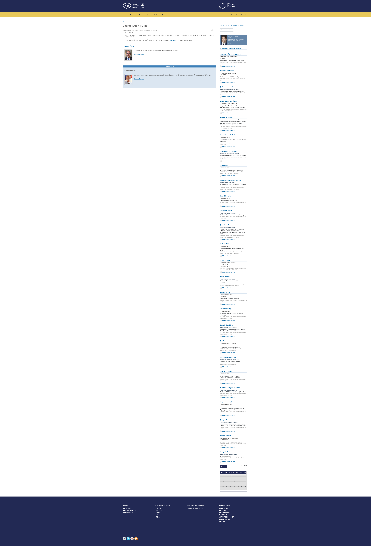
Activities (140, 15)
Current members (195, 508)
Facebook (125, 538)
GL (229, 26)
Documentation (152, 15)
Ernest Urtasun (225, 260)
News (132, 15)
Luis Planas (224, 165)
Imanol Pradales (225, 196)
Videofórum (166, 15)
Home (125, 15)
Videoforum (128, 513)
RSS (136, 538)
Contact (222, 521)
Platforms (223, 508)
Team (158, 517)
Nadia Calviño (224, 244)
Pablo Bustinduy (225, 308)
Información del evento (228, 66)
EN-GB (235, 26)
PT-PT (241, 26)
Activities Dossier (226, 517)
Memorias (223, 515)
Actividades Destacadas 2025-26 (230, 48)
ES (221, 26)
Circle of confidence (195, 506)
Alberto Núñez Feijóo (227, 70)
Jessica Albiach (225, 276)
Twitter (128, 538)
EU (226, 26)
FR (238, 26)
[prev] (221, 466)
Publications (224, 506)
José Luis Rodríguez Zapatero (230, 387)
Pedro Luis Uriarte (226, 210)
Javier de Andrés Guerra (228, 87)
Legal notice (224, 519)
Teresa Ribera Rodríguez (228, 101)
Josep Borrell (224, 225)
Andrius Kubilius (225, 435)
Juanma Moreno (225, 292)
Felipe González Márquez (228, 151)
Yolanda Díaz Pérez (226, 325)
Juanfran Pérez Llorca (227, 341)
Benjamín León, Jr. (226, 402)
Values (158, 515)
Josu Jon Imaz (224, 420)
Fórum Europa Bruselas (239, 15)
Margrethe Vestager (226, 117)
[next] (225, 466)
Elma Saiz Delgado (226, 371)
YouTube (132, 538)
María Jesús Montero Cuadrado (230, 180)
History (159, 508)
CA (224, 26)
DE (231, 26)
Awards (222, 510)
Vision (158, 513)
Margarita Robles (226, 452)
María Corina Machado (228, 135)
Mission (159, 510)
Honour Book (225, 513)
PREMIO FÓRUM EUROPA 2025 (231, 54)
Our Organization (162, 506)
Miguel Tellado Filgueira (228, 357)
